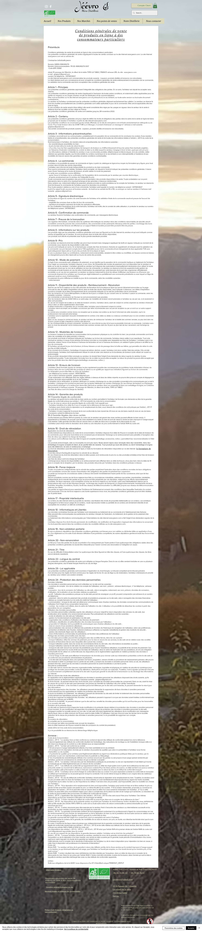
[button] (155, 5)
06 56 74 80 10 (120, 873)
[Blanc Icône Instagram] (46, 6)
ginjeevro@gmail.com (63, 191)
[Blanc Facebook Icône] (50, 6)
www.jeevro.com (133, 54)
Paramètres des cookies (173, 928)
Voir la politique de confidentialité (76, 929)
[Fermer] (199, 928)
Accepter (191, 928)
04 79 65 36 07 (138, 873)
